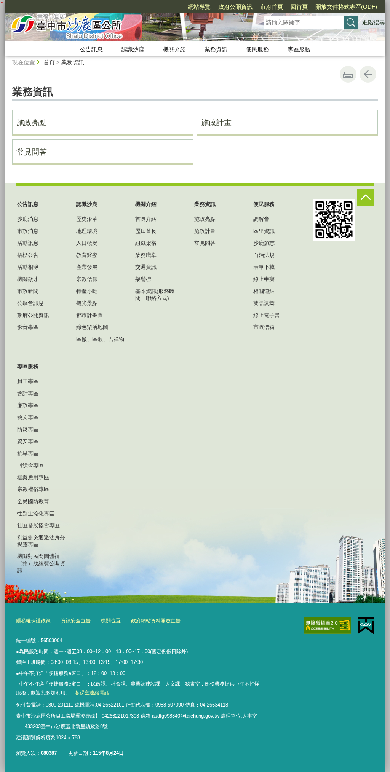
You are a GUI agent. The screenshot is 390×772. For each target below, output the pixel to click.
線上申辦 (264, 279)
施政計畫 (216, 122)
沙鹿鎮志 (264, 243)
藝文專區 (27, 417)
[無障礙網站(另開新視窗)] (327, 625)
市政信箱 (264, 327)
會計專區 (27, 393)
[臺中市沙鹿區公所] (125, 28)
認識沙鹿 (132, 49)
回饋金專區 (30, 465)
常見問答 (31, 152)
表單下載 (264, 267)
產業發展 (87, 267)
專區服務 (299, 49)
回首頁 (299, 6)
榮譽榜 (143, 279)
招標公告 (27, 255)
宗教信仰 (87, 279)
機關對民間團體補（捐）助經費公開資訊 (41, 563)
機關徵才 (27, 279)
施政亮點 (31, 122)
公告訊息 (91, 49)
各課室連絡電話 (92, 692)
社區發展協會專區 (38, 525)
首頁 (49, 62)
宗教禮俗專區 (33, 489)
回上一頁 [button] (368, 74)
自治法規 (264, 255)
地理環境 (87, 231)
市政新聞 (27, 291)
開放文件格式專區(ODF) (346, 6)
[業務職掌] (20, 726)
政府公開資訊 (235, 6)
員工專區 (27, 381)
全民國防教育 (33, 501)
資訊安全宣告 (76, 621)
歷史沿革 (87, 219)
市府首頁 (271, 6)
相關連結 (264, 291)
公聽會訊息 (30, 303)
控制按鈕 (365, 197)
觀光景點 (87, 303)
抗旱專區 (27, 453)
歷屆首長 (146, 231)
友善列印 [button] (348, 74)
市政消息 (27, 231)
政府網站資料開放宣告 (156, 621)
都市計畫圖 (89, 315)
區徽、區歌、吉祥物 (100, 339)
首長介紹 (146, 219)
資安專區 (27, 441)
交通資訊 (146, 267)
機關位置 (111, 621)
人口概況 (87, 243)
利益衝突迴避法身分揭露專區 (41, 540)
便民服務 (257, 49)
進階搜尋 (373, 22)
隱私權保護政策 (33, 621)
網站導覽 (199, 6)
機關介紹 (174, 49)
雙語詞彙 (264, 303)
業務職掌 (146, 255)
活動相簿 (27, 267)
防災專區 (27, 429)
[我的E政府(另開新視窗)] (366, 626)
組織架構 (146, 243)
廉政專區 (27, 405)
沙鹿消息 (27, 219)
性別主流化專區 (35, 513)
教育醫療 (87, 255)
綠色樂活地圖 (92, 327)
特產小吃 (87, 291)
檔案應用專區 (33, 477)
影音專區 (27, 327)
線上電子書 (266, 315)
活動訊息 (27, 243)
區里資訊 (264, 231)
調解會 (261, 219)
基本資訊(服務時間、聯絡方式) (154, 294)
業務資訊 (216, 49)
